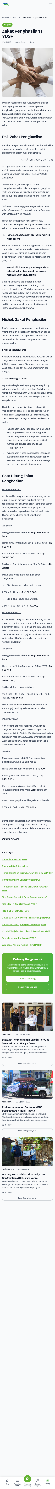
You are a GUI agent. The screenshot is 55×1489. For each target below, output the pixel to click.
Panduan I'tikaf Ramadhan (15, 866)
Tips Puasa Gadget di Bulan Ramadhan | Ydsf (24, 897)
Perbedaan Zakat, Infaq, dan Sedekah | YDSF (24, 924)
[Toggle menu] (51, 4)
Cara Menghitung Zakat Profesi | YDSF (21, 879)
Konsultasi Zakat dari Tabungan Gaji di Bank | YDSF (27, 873)
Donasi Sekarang (27, 978)
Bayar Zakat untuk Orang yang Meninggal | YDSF (26, 917)
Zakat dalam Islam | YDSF (14, 859)
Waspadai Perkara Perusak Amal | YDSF (22, 945)
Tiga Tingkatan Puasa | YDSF (16, 911)
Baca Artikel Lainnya (27, 987)
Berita (15, 18)
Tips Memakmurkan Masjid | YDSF (19, 938)
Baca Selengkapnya (26, 1063)
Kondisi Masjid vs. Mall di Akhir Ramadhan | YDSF (26, 931)
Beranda (5, 18)
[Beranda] (6, 4)
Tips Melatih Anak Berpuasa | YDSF (19, 904)
